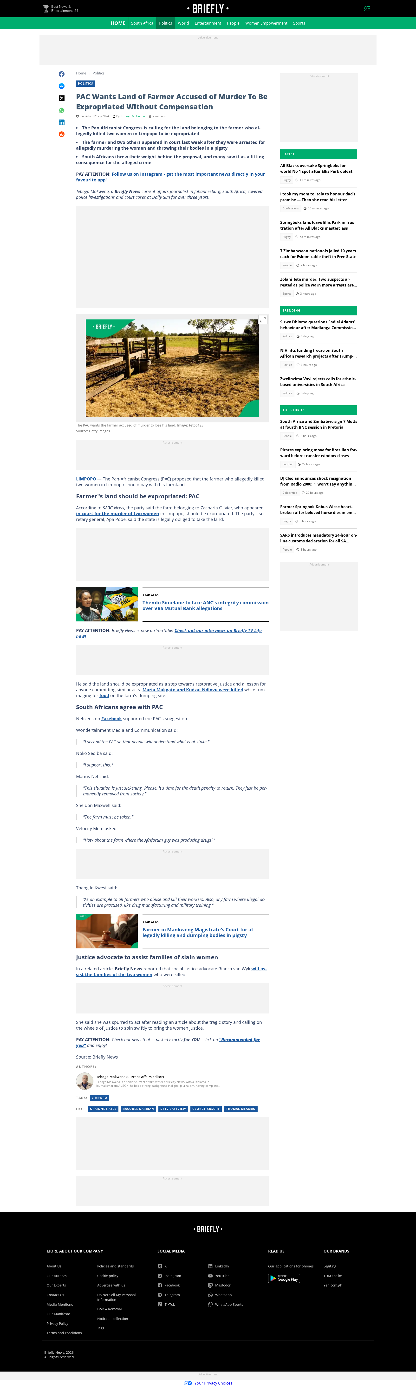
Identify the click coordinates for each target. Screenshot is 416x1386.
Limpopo (99, 1098)
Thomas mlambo (241, 1109)
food (104, 695)
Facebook (111, 718)
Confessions (291, 208)
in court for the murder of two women (117, 513)
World (183, 23)
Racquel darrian (138, 1109)
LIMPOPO (86, 479)
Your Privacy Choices (213, 1383)
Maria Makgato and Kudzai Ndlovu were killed (193, 690)
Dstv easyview (173, 1109)
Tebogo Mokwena (133, 116)
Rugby (287, 180)
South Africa (142, 23)
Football (288, 464)
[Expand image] (262, 319)
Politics (165, 23)
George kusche (206, 1109)
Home (118, 23)
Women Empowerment (266, 23)
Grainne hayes (103, 1109)
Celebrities (290, 493)
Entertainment (208, 23)
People (233, 23)
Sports (299, 23)
